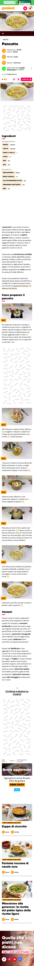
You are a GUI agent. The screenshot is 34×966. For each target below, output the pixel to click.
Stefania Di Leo (12, 74)
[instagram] (9, 959)
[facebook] (20, 959)
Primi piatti (3, 760)
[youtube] (14, 959)
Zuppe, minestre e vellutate (22, 760)
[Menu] (25, 8)
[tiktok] (4, 959)
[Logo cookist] (8, 8)
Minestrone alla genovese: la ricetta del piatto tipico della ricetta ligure (16, 908)
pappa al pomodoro (9, 288)
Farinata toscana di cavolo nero (15, 865)
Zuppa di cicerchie (14, 826)
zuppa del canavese (20, 286)
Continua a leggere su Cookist (17, 693)
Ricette (12, 761)
